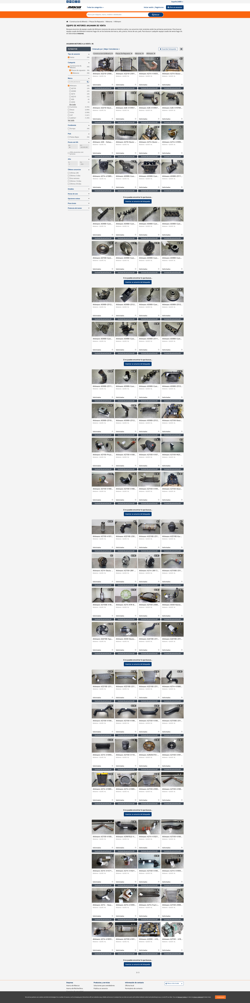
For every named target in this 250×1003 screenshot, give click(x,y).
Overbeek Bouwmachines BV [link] (103, 88)
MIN (69, 145)
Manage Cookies (182, 997)
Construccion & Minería (78, 22)
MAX (81, 145)
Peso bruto (72, 203)
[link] (103, 64)
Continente (72, 125)
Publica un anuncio (101, 988)
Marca (70, 78)
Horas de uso (73, 194)
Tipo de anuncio (74, 54)
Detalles (71, 189)
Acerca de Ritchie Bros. (74, 988)
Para (81, 162)
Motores (109, 22)
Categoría (71, 62)
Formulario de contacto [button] (133, 988)
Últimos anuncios (74, 169)
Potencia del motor (75, 208)
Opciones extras (74, 198)
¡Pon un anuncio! (176, 7)
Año (69, 159)
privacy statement (198, 997)
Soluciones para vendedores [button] (104, 985)
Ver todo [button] (72, 104)
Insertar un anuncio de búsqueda (137, 201)
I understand (220, 997)
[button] (78, 49)
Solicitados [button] (97, 85)
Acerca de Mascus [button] (73, 985)
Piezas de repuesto (96, 22)
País (69, 134)
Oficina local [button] (129, 985)
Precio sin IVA (73, 142)
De (69, 162)
